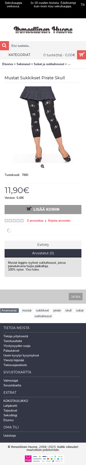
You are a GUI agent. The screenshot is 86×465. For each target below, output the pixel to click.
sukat (79, 310)
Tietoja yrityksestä (15, 336)
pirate (57, 310)
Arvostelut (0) (43, 253)
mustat (26, 310)
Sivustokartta (12, 385)
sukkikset (42, 310)
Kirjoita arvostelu (59, 220)
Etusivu (8, 420)
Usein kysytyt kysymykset (21, 355)
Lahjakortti (10, 405)
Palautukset (11, 350)
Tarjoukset (10, 410)
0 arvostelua (35, 220)
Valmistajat (10, 380)
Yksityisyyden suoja (16, 346)
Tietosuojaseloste (15, 365)
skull (68, 310)
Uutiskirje (9, 435)
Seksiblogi (10, 415)
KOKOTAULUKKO (15, 401)
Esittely (43, 245)
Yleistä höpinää (13, 360)
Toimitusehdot (12, 341)
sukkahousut (43, 316)
